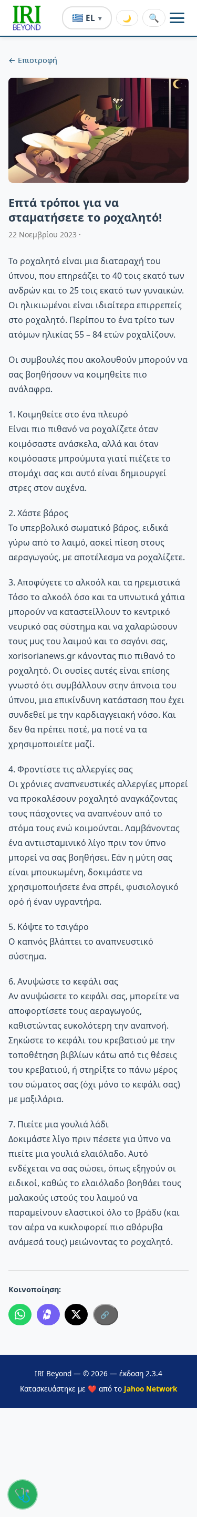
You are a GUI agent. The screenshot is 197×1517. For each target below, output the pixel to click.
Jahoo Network (150, 1389)
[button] (27, 17)
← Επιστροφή (32, 60)
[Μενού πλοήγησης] (177, 18)
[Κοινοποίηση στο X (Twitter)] (76, 1315)
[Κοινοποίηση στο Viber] (48, 1315)
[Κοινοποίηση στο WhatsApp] (20, 1315)
